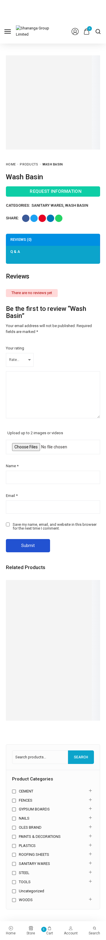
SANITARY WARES (47, 205)
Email (12, 495)
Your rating (15, 348)
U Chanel (15, 690)
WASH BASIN (76, 205)
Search (81, 757)
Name (12, 466)
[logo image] (36, 31)
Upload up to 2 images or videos (35, 433)
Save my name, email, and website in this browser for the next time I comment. (55, 526)
